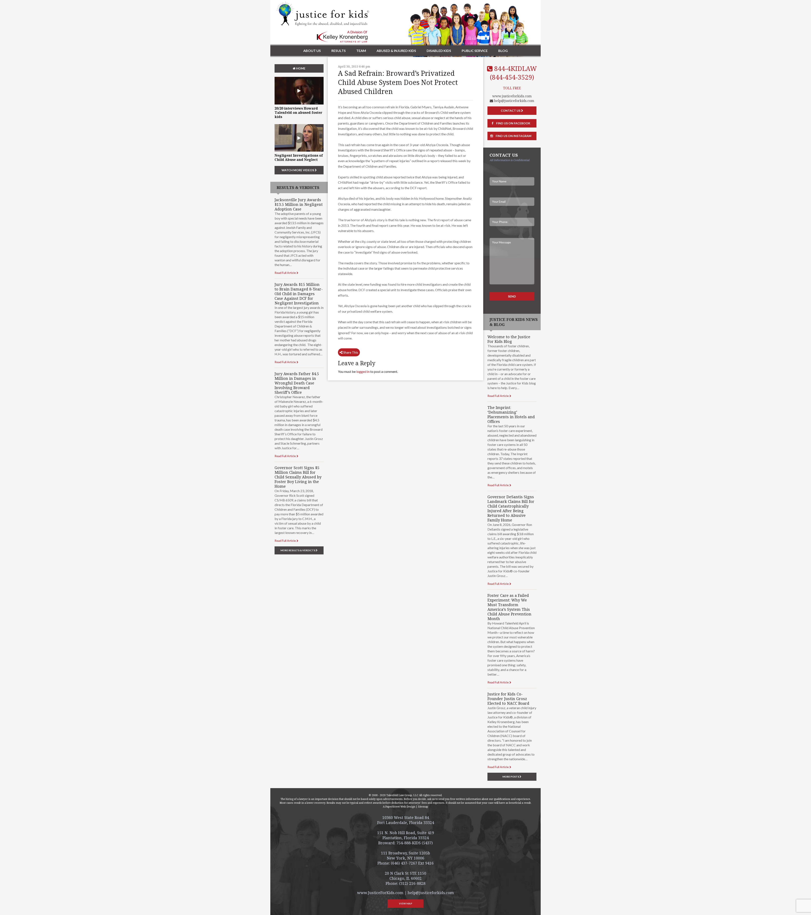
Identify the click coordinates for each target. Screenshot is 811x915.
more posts (511, 776)
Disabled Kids (439, 51)
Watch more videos (298, 170)
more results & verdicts (298, 550)
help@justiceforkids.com (513, 100)
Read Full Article (286, 272)
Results (338, 51)
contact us (511, 110)
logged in (363, 371)
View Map (405, 903)
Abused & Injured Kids (396, 51)
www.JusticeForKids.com (380, 892)
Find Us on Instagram (513, 136)
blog (503, 51)
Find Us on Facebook (512, 123)
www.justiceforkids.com (512, 96)
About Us (312, 51)
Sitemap (423, 806)
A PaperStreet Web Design (399, 806)
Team (361, 51)
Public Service (475, 51)
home (300, 68)
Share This (350, 352)
